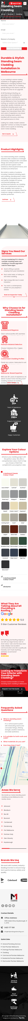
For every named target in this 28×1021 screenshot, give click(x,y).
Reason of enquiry (8, 39)
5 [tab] (21, 654)
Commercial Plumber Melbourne (13, 954)
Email (3, 30)
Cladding (19, 14)
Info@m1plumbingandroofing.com (14, 931)
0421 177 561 (17, 3)
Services (10, 14)
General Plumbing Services (11, 943)
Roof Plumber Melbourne (10, 946)
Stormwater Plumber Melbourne (13, 960)
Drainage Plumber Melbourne (12, 949)
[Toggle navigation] (24, 3)
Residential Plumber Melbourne (12, 957)
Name (3, 21)
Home (3, 14)
